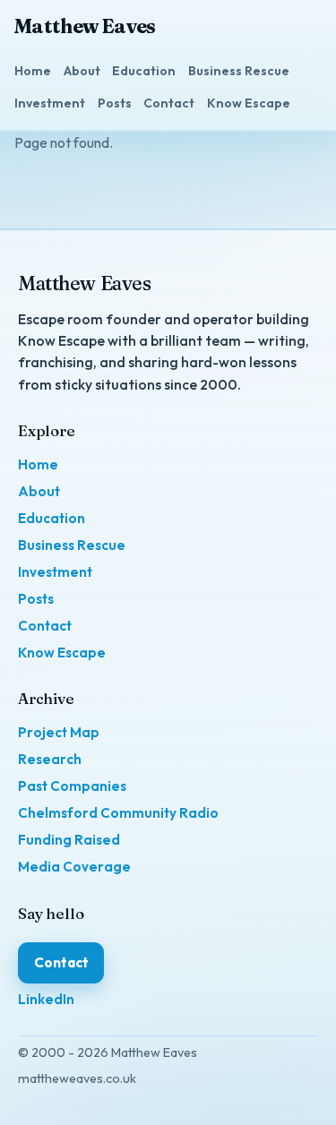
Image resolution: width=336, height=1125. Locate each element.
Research (50, 759)
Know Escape (248, 103)
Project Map (58, 732)
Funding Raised (69, 839)
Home (32, 71)
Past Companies (72, 785)
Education (144, 71)
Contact (168, 103)
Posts (115, 103)
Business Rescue (238, 71)
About (82, 71)
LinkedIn (46, 999)
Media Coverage (74, 866)
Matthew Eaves (85, 26)
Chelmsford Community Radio (118, 812)
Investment (49, 103)
